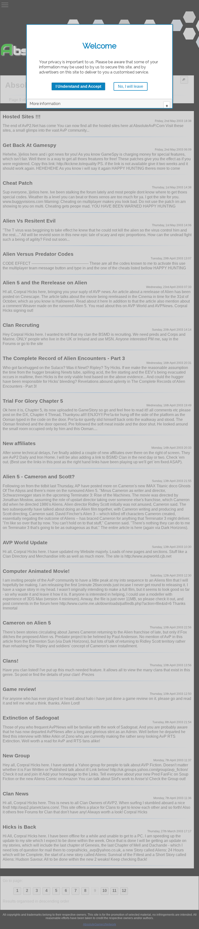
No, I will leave (130, 86)
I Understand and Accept (78, 86)
